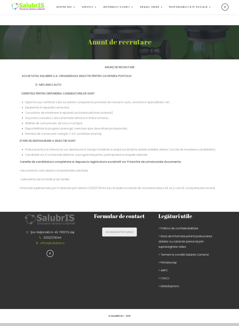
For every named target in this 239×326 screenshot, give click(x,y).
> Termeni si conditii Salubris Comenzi (184, 255)
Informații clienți (117, 6)
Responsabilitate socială (189, 6)
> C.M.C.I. (164, 278)
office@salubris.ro (52, 243)
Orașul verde (150, 6)
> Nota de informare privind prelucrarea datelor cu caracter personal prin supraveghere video (185, 241)
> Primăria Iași (168, 262)
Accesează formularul (119, 232)
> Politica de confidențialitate (178, 228)
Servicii (88, 6)
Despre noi (65, 6)
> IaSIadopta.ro (169, 286)
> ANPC (163, 270)
